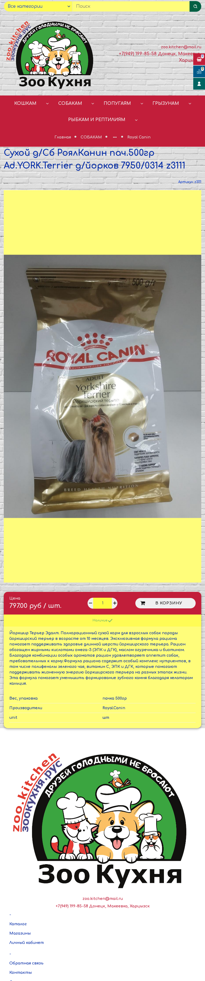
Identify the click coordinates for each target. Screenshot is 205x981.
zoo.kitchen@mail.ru (181, 47)
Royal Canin (139, 137)
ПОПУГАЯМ (117, 103)
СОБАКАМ (70, 103)
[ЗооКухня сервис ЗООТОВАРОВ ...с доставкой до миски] (51, 54)
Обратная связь (26, 963)
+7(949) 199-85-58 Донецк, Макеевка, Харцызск (103, 906)
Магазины (20, 933)
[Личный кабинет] (199, 84)
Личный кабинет (26, 943)
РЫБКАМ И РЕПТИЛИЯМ (96, 119)
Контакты (20, 973)
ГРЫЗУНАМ (165, 103)
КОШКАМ (25, 103)
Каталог (18, 924)
